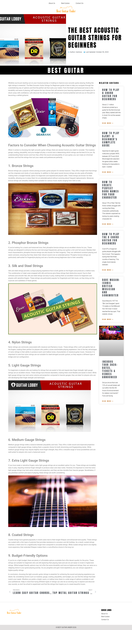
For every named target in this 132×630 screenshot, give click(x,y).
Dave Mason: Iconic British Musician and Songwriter (111, 287)
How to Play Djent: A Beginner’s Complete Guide (110, 139)
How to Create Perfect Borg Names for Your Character (110, 189)
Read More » (107, 123)
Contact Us (79, 3)
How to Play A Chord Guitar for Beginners (110, 94)
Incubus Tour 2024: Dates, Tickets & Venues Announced (110, 369)
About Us (52, 3)
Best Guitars (65, 3)
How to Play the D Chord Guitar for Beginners (110, 238)
